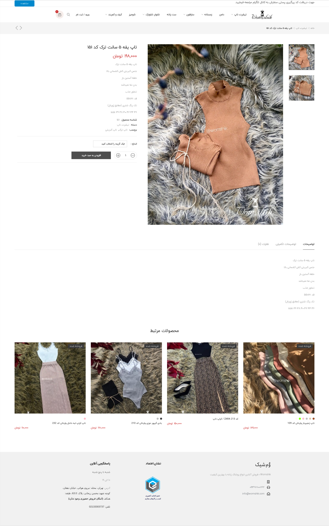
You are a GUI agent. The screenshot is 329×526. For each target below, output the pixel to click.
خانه (312, 28)
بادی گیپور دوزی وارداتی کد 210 (146, 423)
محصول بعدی (17, 28)
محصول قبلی (21, 28)
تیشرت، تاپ (301, 28)
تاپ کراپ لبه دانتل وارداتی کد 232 (69, 423)
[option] (301, 57)
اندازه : (134, 144)
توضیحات (308, 244)
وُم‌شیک (263, 465)
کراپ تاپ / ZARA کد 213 (225, 419)
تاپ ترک (123, 130)
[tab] (308, 244)
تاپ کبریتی (111, 130)
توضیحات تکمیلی (286, 244)
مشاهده (24, 3)
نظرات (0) (263, 244)
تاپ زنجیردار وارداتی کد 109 (301, 423)
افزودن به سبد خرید (91, 155)
